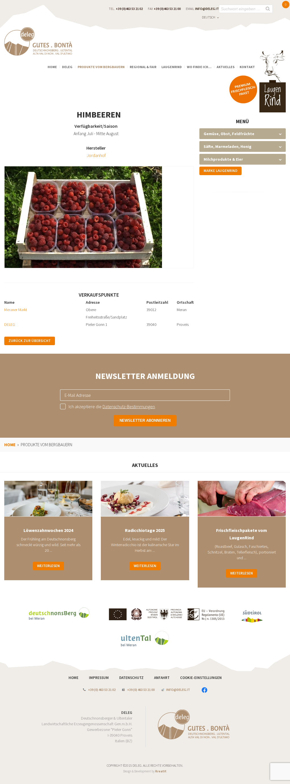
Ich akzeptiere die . (112, 406)
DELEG (9, 324)
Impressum (99, 677)
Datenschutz (131, 677)
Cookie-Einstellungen (201, 677)
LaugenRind (171, 67)
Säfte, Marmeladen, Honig (227, 146)
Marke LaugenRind (220, 170)
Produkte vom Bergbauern (101, 67)
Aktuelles (225, 67)
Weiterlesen (48, 565)
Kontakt (247, 67)
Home (52, 67)
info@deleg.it (207, 9)
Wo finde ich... (199, 67)
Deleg (67, 67)
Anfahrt (162, 677)
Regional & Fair (143, 67)
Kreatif (160, 771)
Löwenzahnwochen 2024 (48, 530)
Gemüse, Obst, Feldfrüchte (229, 133)
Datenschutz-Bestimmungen (129, 406)
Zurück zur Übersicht (29, 340)
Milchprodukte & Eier (223, 159)
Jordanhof (96, 155)
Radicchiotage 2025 (145, 530)
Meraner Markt (15, 309)
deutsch (208, 17)
